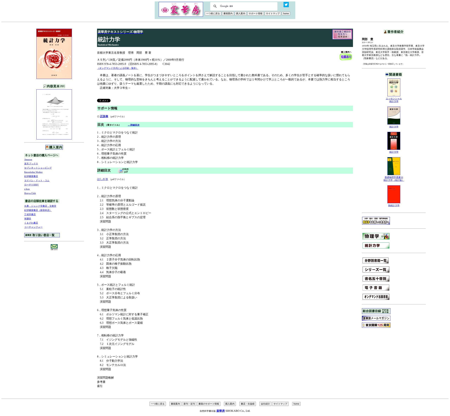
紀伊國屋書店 (31, 176)
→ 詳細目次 (134, 125)
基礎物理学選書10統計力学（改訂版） (394, 178)
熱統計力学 (394, 205)
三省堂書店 (30, 214)
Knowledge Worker (33, 172)
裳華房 (220, 410)
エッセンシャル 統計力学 (394, 100)
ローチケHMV (31, 184)
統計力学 (393, 126)
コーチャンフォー (33, 227)
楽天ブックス (31, 163)
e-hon (27, 189)
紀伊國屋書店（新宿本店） (38, 210)
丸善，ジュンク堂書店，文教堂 (40, 206)
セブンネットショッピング (38, 168)
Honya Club (30, 193)
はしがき (102, 179)
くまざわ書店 (31, 223)
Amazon (28, 159)
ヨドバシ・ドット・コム (36, 180)
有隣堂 (27, 218)
